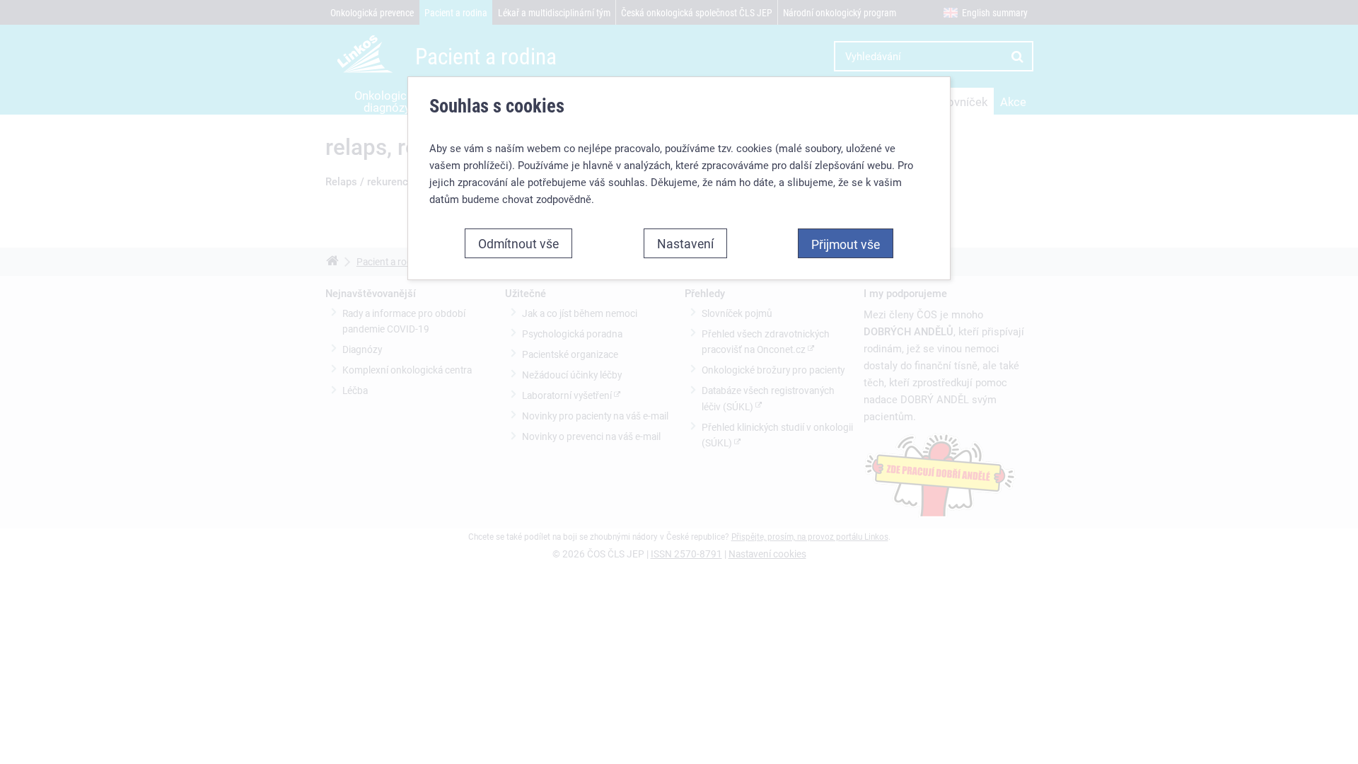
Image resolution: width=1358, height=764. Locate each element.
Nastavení (685, 243)
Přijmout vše (845, 244)
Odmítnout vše (518, 243)
